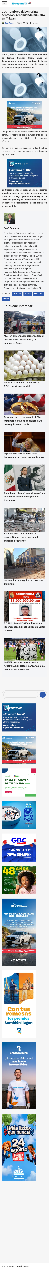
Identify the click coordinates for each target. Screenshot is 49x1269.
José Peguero (10, 23)
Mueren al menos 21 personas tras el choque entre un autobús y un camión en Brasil (24, 339)
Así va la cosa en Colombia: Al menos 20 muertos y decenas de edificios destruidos (21, 537)
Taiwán (6, 299)
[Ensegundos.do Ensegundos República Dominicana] (21, 3)
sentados (38, 294)
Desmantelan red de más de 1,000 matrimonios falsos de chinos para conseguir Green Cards (23, 421)
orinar (28, 294)
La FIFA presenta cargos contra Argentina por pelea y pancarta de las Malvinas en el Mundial (24, 666)
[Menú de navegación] (4, 3)
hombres (17, 294)
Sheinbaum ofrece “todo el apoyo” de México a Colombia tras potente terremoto (24, 496)
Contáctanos (8, 1266)
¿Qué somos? (23, 1266)
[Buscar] (43, 695)
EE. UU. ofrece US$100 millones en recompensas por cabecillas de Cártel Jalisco (24, 627)
